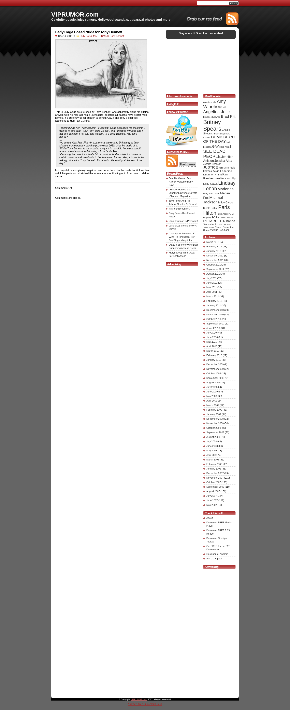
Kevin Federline (222, 171)
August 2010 (213, 328)
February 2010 (214, 355)
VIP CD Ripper (214, 558)
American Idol (209, 102)
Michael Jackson (213, 199)
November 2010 (215, 314)
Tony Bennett (117, 36)
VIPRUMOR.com (75, 14)
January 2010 (213, 360)
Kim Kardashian (215, 176)
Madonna (226, 189)
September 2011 (215, 269)
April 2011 (211, 292)
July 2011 (211, 278)
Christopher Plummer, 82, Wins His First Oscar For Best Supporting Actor (182, 237)
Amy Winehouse (214, 104)
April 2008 (211, 455)
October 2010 (213, 319)
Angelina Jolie (216, 111)
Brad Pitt (228, 116)
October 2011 (213, 264)
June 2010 (212, 337)
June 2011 (212, 282)
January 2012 (213, 251)
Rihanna (229, 221)
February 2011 (214, 301)
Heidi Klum (224, 147)
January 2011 (213, 305)
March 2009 (212, 405)
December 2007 (215, 473)
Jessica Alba (223, 160)
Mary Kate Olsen (211, 193)
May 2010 (211, 341)
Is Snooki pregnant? (179, 208)
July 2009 (211, 387)
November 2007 (215, 477)
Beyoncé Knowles (211, 117)
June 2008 (212, 446)
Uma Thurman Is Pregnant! (183, 221)
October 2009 (213, 373)
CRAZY (206, 137)
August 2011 (213, 273)
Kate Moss (224, 168)
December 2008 (215, 418)
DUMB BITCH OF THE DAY (219, 139)
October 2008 (213, 428)
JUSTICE (210, 167)
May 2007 (211, 505)
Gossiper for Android (217, 554)
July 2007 (211, 496)
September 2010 (215, 323)
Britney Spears (212, 125)
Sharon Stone (221, 227)
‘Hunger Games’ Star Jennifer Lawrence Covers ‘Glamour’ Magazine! (183, 193)
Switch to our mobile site (145, 704)
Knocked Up (228, 178)
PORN (215, 217)
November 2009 (215, 369)
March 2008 (212, 459)
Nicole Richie (210, 208)
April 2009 (211, 400)
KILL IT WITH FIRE (212, 174)
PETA (231, 214)
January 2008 (213, 468)
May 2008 (211, 450)
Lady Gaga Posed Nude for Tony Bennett (88, 32)
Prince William (226, 217)
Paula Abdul (222, 214)
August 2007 (213, 491)
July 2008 (211, 441)
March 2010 (212, 350)
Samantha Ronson (213, 224)
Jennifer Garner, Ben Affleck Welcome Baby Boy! (181, 181)
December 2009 (215, 364)
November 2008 (215, 423)
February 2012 (214, 246)
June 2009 (212, 391)
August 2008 (213, 437)
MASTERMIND (101, 36)
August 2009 (213, 382)
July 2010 (211, 332)
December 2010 (215, 310)
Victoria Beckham (219, 230)
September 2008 (215, 432)
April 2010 (211, 346)
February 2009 (214, 409)
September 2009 (215, 378)
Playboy (207, 217)
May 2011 (211, 287)
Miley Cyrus (225, 202)
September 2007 (215, 486)
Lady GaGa (86, 36)
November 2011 (215, 260)
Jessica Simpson (212, 164)
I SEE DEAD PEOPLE (217, 151)
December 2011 (215, 255)
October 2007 (213, 482)
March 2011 (212, 296)
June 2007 (212, 500)
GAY (215, 146)
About (209, 518)
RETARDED (213, 221)
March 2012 (212, 242)
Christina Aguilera (220, 133)
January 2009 (213, 414)
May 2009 (211, 396)
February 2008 (214, 464)
